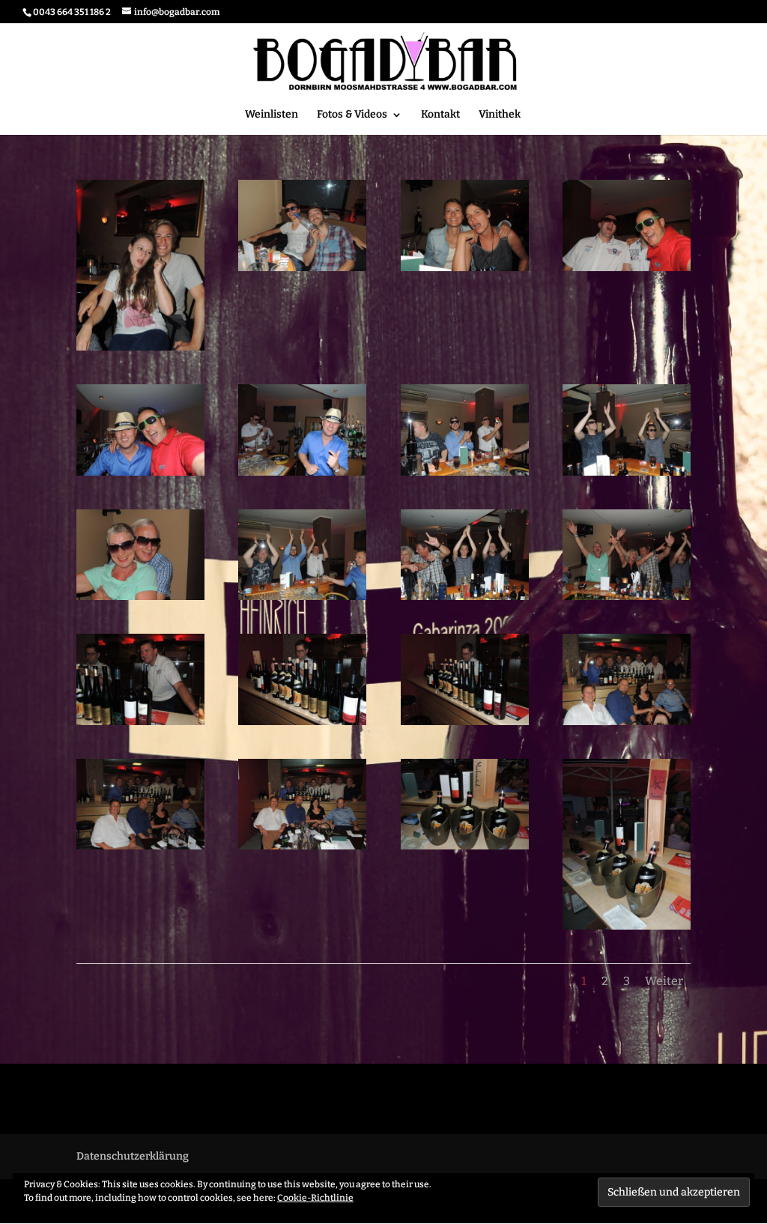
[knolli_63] (302, 271)
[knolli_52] (140, 725)
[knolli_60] (140, 475)
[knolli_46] (465, 849)
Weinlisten (271, 115)
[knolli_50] (465, 725)
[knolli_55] (302, 600)
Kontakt (440, 115)
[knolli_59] (302, 475)
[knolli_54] (465, 600)
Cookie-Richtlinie (315, 1198)
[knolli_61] (627, 271)
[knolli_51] (302, 725)
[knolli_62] (465, 271)
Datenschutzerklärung (132, 1156)
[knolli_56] (140, 600)
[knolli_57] (627, 475)
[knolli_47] (302, 849)
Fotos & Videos (352, 115)
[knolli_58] (465, 475)
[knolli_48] (140, 849)
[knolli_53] (627, 600)
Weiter (664, 981)
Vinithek (500, 115)
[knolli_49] (627, 725)
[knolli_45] (627, 929)
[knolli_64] (140, 350)
